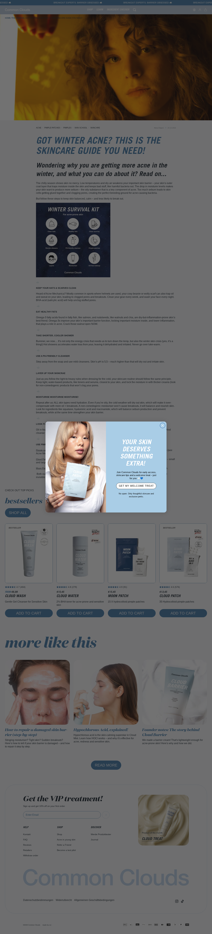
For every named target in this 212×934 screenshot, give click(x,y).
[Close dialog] (162, 425)
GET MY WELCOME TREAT (136, 486)
